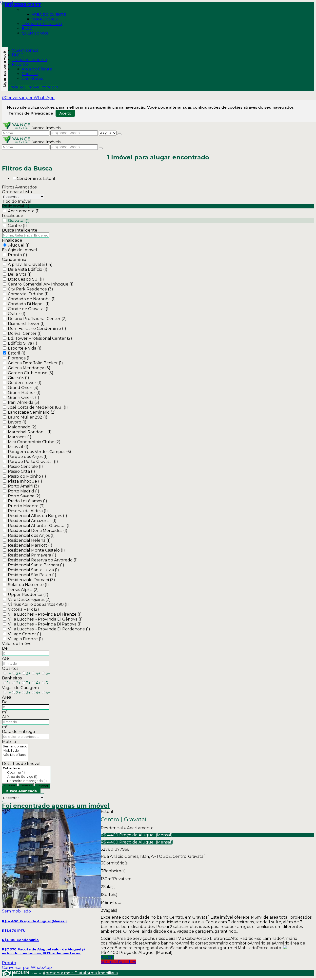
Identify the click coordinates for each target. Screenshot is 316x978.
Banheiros (12, 678)
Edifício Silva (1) (22, 343)
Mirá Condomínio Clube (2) (34, 441)
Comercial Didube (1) (28, 294)
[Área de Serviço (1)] (26, 777)
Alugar (107, 957)
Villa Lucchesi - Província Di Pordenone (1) (49, 629)
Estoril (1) (16, 353)
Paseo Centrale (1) (25, 466)
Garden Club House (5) (30, 373)
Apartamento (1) (24, 211)
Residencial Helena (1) (29, 540)
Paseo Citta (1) (21, 471)
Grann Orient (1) (23, 397)
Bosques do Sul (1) (26, 279)
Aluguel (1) (19, 245)
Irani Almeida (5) (23, 402)
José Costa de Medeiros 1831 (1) (38, 407)
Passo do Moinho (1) (27, 476)
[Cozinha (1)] (26, 772)
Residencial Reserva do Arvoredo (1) (43, 560)
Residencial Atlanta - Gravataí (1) (39, 525)
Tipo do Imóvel (16, 201)
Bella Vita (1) (20, 274)
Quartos (10, 668)
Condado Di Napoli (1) (29, 304)
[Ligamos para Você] (4, 69)
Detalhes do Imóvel (21, 763)
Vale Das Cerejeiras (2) (29, 599)
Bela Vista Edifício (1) (27, 269)
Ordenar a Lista (17, 191)
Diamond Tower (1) (26, 323)
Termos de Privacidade (30, 113)
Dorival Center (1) (25, 333)
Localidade (12, 215)
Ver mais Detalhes (118, 962)
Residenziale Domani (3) (31, 579)
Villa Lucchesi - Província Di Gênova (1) (45, 619)
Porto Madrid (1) (23, 491)
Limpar (26, 786)
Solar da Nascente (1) (28, 584)
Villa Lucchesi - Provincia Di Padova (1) (45, 624)
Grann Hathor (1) (24, 392)
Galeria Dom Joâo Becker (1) (35, 363)
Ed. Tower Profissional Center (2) (40, 338)
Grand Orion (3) (23, 387)
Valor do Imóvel (17, 643)
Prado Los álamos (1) (27, 501)
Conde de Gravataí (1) (29, 308)
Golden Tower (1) (24, 382)
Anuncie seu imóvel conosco (30, 87)
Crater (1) (16, 313)
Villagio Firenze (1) (25, 639)
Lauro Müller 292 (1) (27, 417)
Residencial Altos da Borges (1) (37, 515)
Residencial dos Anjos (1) (31, 535)
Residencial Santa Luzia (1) (33, 570)
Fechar (42, 786)
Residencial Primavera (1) (32, 555)
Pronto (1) (17, 255)
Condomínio (14, 259)
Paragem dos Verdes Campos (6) (39, 451)
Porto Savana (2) (24, 496)
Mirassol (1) (18, 446)
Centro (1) (17, 225)
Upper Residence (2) (28, 594)
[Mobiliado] (15, 750)
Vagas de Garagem (20, 687)
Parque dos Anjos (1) (28, 456)
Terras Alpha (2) (23, 589)
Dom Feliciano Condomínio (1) (37, 328)
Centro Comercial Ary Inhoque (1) (41, 284)
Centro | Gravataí (123, 819)
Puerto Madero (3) (26, 506)
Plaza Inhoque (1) (25, 481)
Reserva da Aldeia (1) (28, 510)
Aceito (65, 113)
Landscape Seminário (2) (32, 412)
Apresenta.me (7, 972)
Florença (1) (19, 358)
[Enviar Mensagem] (101, 148)
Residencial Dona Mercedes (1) (37, 530)
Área (6, 697)
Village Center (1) (24, 634)
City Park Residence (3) (30, 289)
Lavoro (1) (17, 422)
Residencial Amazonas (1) (32, 520)
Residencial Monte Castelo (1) (36, 550)
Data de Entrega (18, 731)
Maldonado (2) (22, 427)
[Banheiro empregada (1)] (26, 781)
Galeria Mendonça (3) (29, 368)
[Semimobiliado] (15, 746)
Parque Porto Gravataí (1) (33, 461)
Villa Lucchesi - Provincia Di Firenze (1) (45, 614)
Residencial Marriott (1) (30, 545)
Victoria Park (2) (23, 609)
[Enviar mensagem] (119, 134)
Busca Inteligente (19, 230)
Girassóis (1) (18, 377)
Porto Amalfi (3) (23, 486)
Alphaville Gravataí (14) (30, 264)
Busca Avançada (21, 791)
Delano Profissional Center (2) (37, 318)
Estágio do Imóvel (19, 250)
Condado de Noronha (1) (32, 299)
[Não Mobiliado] (15, 755)
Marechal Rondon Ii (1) (30, 432)
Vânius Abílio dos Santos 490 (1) (38, 604)
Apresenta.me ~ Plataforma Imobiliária (80, 973)
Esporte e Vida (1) (24, 348)
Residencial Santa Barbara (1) (36, 565)
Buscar (9, 786)
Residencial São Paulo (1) (32, 575)
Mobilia (9, 741)
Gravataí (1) (19, 220)
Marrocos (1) (19, 437)
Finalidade (12, 240)
